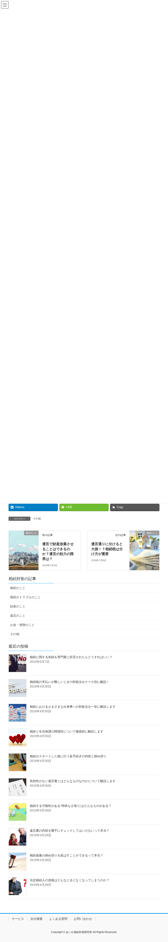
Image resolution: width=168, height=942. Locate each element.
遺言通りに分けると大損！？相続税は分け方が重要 (107, 549)
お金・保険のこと (22, 625)
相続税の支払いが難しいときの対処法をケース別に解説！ (69, 682)
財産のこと (17, 606)
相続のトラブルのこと (25, 597)
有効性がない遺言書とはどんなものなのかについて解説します (73, 781)
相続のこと (17, 588)
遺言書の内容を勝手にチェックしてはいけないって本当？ (69, 830)
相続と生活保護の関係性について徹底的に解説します (66, 731)
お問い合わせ (83, 919)
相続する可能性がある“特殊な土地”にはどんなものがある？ (71, 806)
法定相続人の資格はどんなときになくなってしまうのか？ (69, 880)
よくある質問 (58, 919)
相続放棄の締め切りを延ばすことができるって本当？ (66, 855)
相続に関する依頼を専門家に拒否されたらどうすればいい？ (71, 657)
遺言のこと (17, 615)
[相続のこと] (144, 541)
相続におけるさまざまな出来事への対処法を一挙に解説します (73, 706)
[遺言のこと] (23, 540)
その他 (37, 518)
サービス (18, 919)
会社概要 (36, 919)
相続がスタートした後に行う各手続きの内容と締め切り (68, 756)
